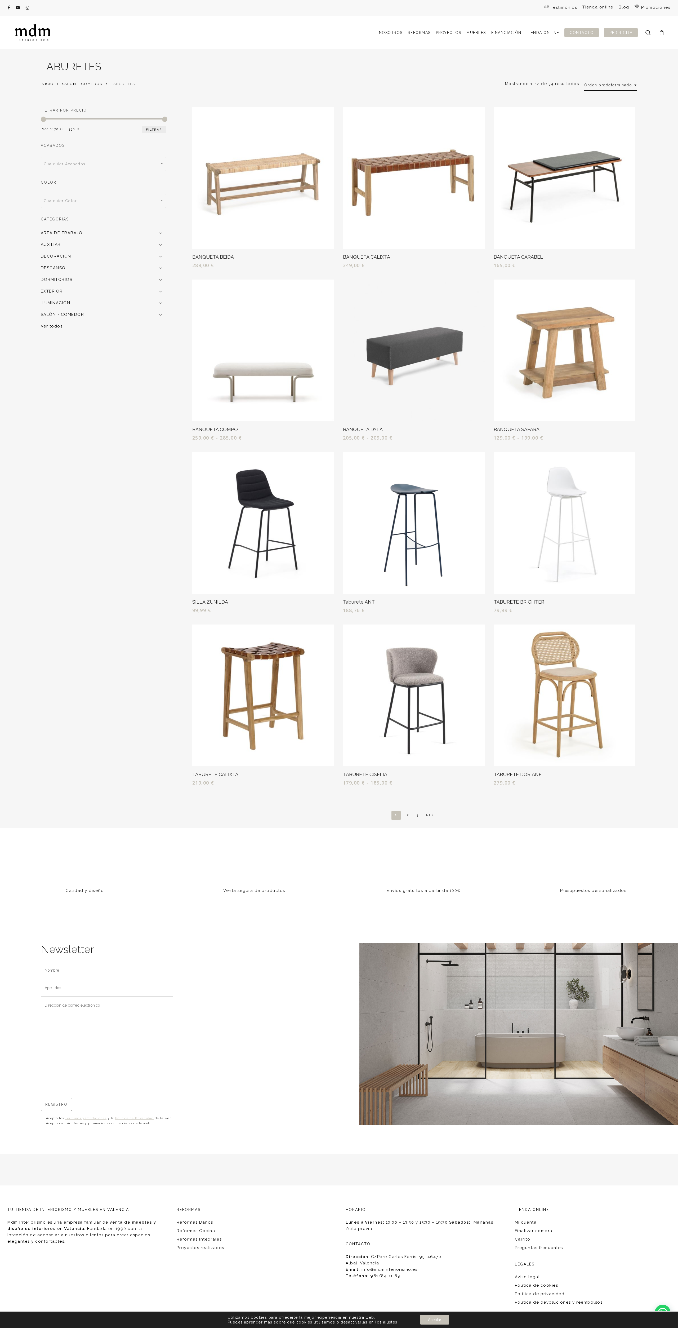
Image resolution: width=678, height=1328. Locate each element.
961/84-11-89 (385, 1275)
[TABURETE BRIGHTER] (564, 523)
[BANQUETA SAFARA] (564, 350)
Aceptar (434, 1320)
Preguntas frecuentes (539, 1247)
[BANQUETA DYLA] (414, 350)
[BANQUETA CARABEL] (564, 178)
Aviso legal (527, 1276)
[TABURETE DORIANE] (564, 695)
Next (431, 815)
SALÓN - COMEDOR (82, 84)
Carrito (522, 1239)
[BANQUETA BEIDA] (263, 178)
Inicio (47, 84)
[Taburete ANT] (414, 523)
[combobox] (610, 85)
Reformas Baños (195, 1222)
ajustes (390, 1322)
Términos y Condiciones (85, 1118)
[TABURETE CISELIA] (414, 695)
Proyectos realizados (200, 1247)
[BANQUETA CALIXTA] (414, 178)
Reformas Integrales (199, 1239)
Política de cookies (536, 1285)
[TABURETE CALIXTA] (263, 695)
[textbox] (103, 164)
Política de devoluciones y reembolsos (559, 1302)
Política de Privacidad (134, 1118)
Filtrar (154, 129)
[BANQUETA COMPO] (263, 350)
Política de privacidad (540, 1293)
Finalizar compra (533, 1230)
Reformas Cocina (196, 1230)
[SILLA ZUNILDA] (263, 523)
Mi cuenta (526, 1222)
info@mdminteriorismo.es (390, 1269)
